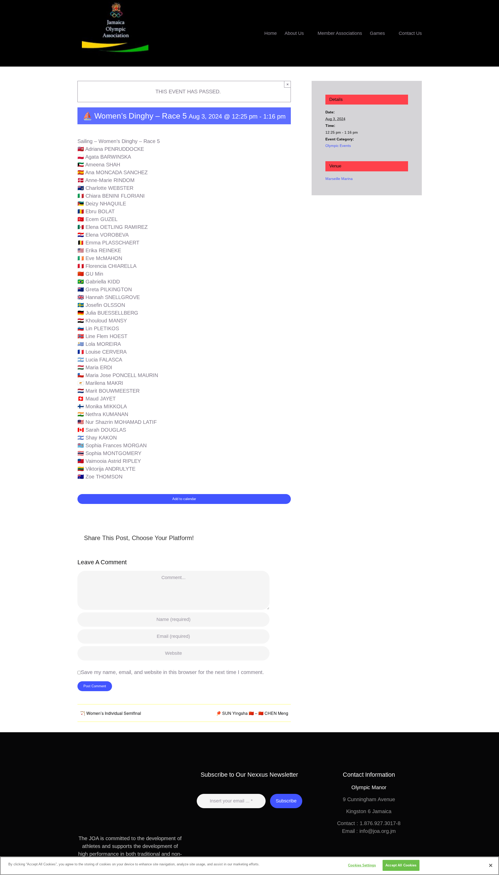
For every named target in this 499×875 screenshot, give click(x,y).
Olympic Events (338, 146)
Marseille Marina (339, 179)
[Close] (490, 865)
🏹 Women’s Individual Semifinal (110, 713)
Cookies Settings (362, 865)
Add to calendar (184, 499)
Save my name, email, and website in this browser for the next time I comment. (172, 672)
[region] (249, 866)
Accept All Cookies (400, 865)
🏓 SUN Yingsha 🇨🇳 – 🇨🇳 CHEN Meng (252, 713)
